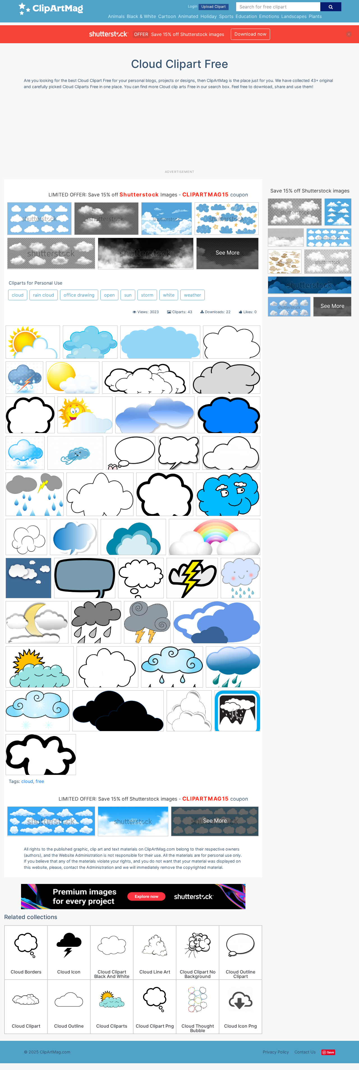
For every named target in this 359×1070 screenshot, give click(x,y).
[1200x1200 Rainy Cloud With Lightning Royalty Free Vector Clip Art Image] (24, 380)
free (40, 781)
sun (128, 295)
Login (192, 6)
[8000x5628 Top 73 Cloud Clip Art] (72, 380)
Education (246, 16)
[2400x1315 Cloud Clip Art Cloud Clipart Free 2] (226, 380)
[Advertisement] (179, 132)
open (109, 295)
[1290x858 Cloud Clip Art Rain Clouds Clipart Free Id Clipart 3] (231, 344)
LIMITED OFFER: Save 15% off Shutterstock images (118, 799)
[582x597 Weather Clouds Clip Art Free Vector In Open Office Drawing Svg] (189, 713)
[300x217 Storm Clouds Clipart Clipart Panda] (37, 713)
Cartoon (167, 16)
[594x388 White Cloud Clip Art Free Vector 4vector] (41, 757)
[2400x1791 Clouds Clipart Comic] (84, 580)
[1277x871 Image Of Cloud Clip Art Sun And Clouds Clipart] (39, 670)
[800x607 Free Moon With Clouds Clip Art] (37, 625)
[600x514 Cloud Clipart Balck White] (30, 417)
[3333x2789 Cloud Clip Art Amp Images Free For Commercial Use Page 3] (34, 497)
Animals (116, 16)
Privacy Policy (276, 1052)
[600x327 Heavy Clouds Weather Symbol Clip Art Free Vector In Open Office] (217, 625)
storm (147, 295)
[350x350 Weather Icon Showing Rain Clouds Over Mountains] (237, 713)
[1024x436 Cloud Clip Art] (146, 380)
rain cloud (43, 295)
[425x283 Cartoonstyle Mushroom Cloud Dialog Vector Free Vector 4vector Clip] (231, 455)
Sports (226, 16)
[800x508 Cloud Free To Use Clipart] (133, 539)
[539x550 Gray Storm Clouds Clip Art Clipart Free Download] (147, 624)
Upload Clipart (213, 6)
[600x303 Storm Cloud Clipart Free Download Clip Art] (118, 714)
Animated (188, 16)
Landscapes (294, 16)
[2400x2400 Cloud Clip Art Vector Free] (26, 539)
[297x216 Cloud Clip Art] (100, 497)
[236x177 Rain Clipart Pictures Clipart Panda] (172, 670)
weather (192, 295)
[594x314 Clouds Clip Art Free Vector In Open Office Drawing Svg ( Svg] (155, 418)
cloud (18, 295)
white (168, 295)
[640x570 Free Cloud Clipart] (192, 580)
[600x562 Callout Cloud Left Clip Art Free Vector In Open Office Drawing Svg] (178, 455)
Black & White (141, 16)
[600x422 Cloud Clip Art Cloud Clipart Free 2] (90, 345)
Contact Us (305, 1052)
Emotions (269, 16)
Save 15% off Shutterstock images (309, 191)
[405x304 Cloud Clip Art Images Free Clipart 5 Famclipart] (228, 497)
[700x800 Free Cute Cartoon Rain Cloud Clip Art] (240, 580)
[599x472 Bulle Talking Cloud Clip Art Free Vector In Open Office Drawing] (130, 455)
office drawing (79, 295)
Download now (250, 34)
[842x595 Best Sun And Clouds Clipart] (33, 345)
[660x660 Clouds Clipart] (28, 580)
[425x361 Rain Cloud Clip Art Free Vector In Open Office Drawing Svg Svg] (233, 669)
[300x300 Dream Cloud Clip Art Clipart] (141, 580)
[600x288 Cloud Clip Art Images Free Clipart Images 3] (160, 345)
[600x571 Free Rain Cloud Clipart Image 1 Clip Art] (96, 624)
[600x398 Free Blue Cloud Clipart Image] (229, 417)
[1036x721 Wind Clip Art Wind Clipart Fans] (75, 455)
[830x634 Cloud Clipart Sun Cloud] (85, 417)
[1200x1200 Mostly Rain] (25, 455)
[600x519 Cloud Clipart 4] (74, 539)
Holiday (209, 16)
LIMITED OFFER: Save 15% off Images (113, 195)
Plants (315, 16)
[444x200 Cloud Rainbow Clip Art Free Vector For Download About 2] (214, 539)
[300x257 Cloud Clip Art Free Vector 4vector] (165, 497)
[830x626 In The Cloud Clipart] (107, 670)
